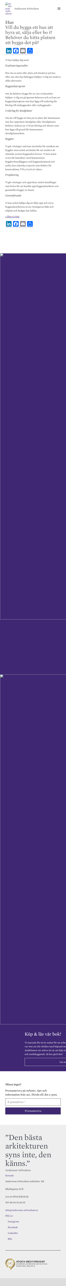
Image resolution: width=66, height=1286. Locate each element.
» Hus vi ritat (12, 216)
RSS (10, 1238)
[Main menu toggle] (58, 8)
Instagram (13, 1221)
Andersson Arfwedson (26, 8)
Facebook (13, 1227)
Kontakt (9, 1175)
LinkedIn (13, 1233)
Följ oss (9, 1215)
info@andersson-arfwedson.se (21, 1210)
